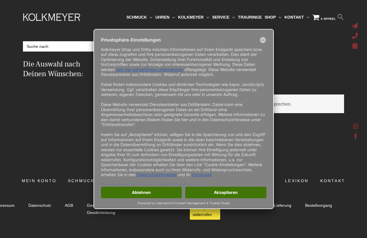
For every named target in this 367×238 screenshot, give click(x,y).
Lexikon (297, 181)
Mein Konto (39, 181)
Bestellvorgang (318, 205)
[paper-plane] (355, 26)
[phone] (355, 36)
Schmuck (81, 181)
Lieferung (282, 205)
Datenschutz (39, 205)
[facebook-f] (356, 136)
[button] (340, 17)
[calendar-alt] (355, 46)
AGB (69, 205)
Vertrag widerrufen (202, 211)
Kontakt (332, 181)
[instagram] (356, 127)
